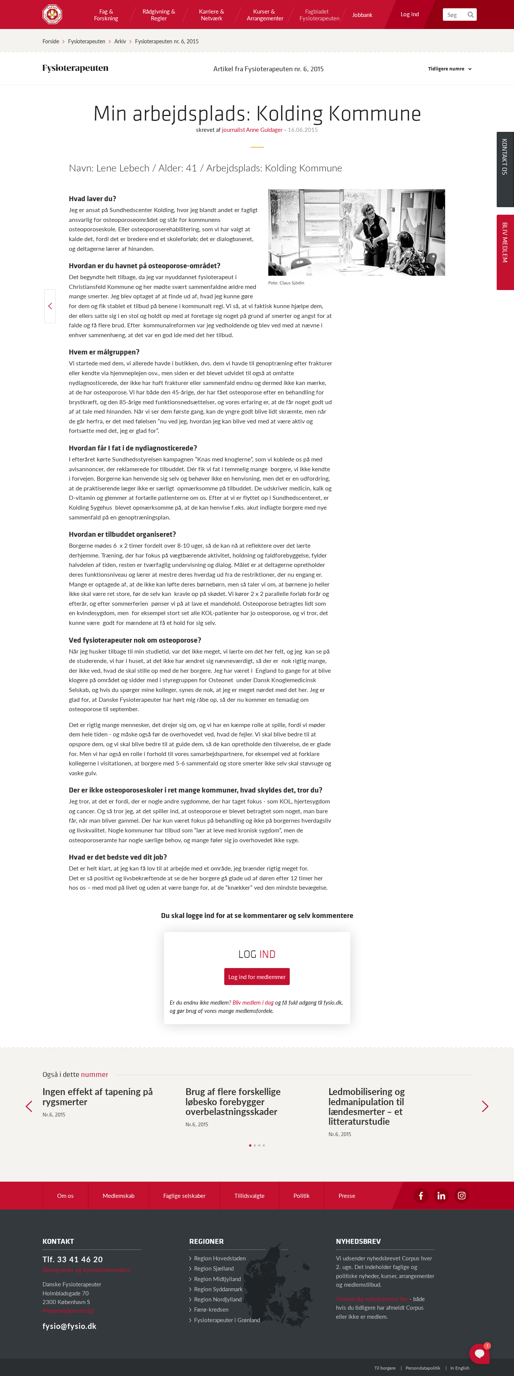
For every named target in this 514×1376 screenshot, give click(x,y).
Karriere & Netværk (211, 14)
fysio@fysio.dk (70, 1326)
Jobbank (362, 14)
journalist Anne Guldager (253, 129)
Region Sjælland (213, 1268)
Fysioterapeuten (86, 41)
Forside (51, 41)
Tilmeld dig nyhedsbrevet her (372, 1299)
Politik (301, 1195)
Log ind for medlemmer (257, 976)
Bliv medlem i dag (253, 1002)
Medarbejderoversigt (68, 1310)
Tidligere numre (446, 68)
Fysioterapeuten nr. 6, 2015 (167, 41)
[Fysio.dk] (52, 14)
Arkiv (120, 41)
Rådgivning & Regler (159, 14)
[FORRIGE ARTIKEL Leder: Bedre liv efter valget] (50, 306)
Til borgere (384, 1368)
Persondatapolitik (423, 1368)
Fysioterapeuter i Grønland (226, 1320)
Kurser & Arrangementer (264, 14)
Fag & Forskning (106, 14)
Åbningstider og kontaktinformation (87, 1270)
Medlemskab (118, 1195)
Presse (347, 1195)
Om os (65, 1195)
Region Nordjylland (217, 1299)
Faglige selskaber (184, 1195)
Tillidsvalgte (249, 1195)
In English (460, 1368)
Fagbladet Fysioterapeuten (317, 14)
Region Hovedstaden (219, 1258)
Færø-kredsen (210, 1309)
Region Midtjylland (217, 1279)
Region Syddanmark (218, 1289)
